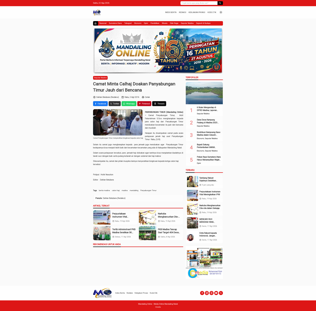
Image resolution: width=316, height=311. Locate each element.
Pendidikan (154, 23)
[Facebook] (202, 293)
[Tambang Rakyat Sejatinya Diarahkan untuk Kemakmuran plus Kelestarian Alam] (192, 181)
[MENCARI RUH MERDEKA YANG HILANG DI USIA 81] (192, 222)
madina (125, 190)
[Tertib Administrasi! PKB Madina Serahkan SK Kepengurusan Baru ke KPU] (101, 233)
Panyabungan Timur (148, 190)
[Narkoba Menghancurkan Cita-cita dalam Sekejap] (147, 217)
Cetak (147, 97)
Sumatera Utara (115, 23)
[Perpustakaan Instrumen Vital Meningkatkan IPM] (101, 217)
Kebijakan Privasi (197, 12)
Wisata (164, 23)
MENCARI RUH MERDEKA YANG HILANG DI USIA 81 (207, 222)
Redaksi (182, 12)
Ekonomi (137, 23)
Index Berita (171, 12)
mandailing (134, 190)
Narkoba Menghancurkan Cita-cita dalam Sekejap (168, 216)
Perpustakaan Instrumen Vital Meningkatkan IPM (121, 216)
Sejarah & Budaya (203, 23)
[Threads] (211, 293)
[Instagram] (207, 293)
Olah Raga (174, 23)
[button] (220, 3)
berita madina (104, 190)
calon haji (116, 190)
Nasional (102, 23)
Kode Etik (212, 12)
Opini (146, 23)
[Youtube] (216, 293)
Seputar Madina (187, 23)
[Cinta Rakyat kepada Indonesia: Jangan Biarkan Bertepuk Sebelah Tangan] (192, 236)
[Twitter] (221, 293)
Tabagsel (128, 23)
